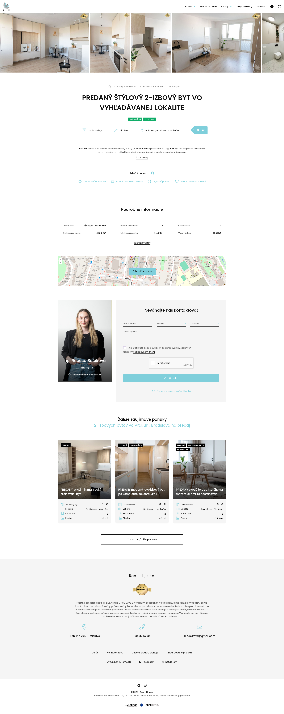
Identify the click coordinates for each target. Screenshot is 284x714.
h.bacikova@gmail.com (199, 636)
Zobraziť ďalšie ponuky (142, 539)
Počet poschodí (129, 225)
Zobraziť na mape (142, 271)
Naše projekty (244, 6)
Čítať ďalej (142, 157)
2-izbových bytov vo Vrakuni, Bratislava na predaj (142, 425)
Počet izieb (184, 225)
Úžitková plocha (129, 232)
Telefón (194, 323)
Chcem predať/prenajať (145, 652)
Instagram (171, 662)
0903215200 (142, 636)
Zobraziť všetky (142, 242)
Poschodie (68, 225)
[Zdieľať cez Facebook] (151, 173)
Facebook (148, 662)
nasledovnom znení (144, 351)
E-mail (160, 323)
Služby (224, 6)
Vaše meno (129, 323)
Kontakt (261, 6)
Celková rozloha (71, 232)
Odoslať (173, 378)
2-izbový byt (174, 86)
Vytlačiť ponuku (161, 181)
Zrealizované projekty (180, 652)
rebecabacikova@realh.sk (87, 374)
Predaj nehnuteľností (127, 86)
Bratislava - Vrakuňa (153, 86)
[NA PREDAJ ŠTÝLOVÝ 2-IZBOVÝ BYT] (19, 43)
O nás (188, 6)
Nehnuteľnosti (208, 6)
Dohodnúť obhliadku (95, 181)
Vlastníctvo (184, 232)
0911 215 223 (87, 368)
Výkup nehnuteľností (119, 662)
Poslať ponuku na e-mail (129, 181)
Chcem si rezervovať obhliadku (174, 391)
